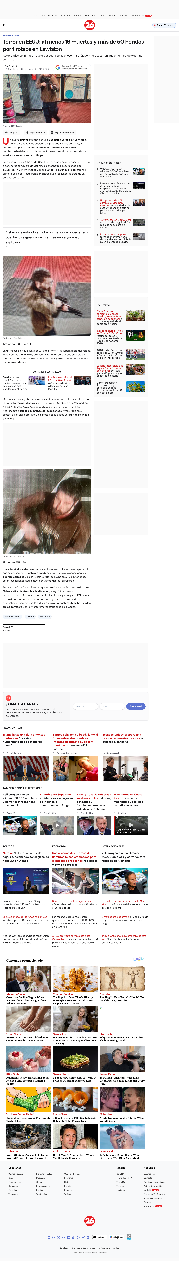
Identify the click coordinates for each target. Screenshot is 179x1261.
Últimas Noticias (15, 1174)
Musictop (120, 1190)
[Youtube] (63, 1237)
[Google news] (88, 1237)
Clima (10, 1178)
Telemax (120, 1186)
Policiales (12, 1190)
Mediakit (151, 1190)
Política (8, 846)
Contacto (148, 1178)
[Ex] (58, 1237)
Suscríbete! (136, 706)
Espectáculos (14, 1182)
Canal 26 (13, 66)
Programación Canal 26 (154, 1194)
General (39, 1182)
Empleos (147, 1202)
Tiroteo (30, 616)
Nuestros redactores (153, 1198)
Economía (59, 846)
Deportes (40, 1178)
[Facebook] (49, 1237)
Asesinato (45, 616)
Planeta (67, 1186)
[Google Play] (116, 1237)
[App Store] (99, 1237)
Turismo (67, 1194)
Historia (67, 1182)
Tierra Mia (120, 1182)
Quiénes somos (150, 1174)
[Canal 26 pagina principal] (89, 29)
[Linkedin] (68, 1237)
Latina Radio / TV (124, 1178)
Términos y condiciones (154, 1182)
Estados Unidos (60, 139)
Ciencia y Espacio (72, 1174)
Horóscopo (13, 1186)
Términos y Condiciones (83, 1248)
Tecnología (13, 1194)
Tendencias (41, 1194)
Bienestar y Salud (44, 1174)
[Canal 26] (89, 1221)
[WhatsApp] (78, 1237)
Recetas (68, 1190)
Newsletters (152, 1206)
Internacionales (12, 35)
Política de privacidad (153, 1186)
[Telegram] (83, 1237)
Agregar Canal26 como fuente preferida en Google (74, 67)
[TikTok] (73, 1237)
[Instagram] (53, 1237)
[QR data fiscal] (129, 1239)
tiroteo (24, 139)
